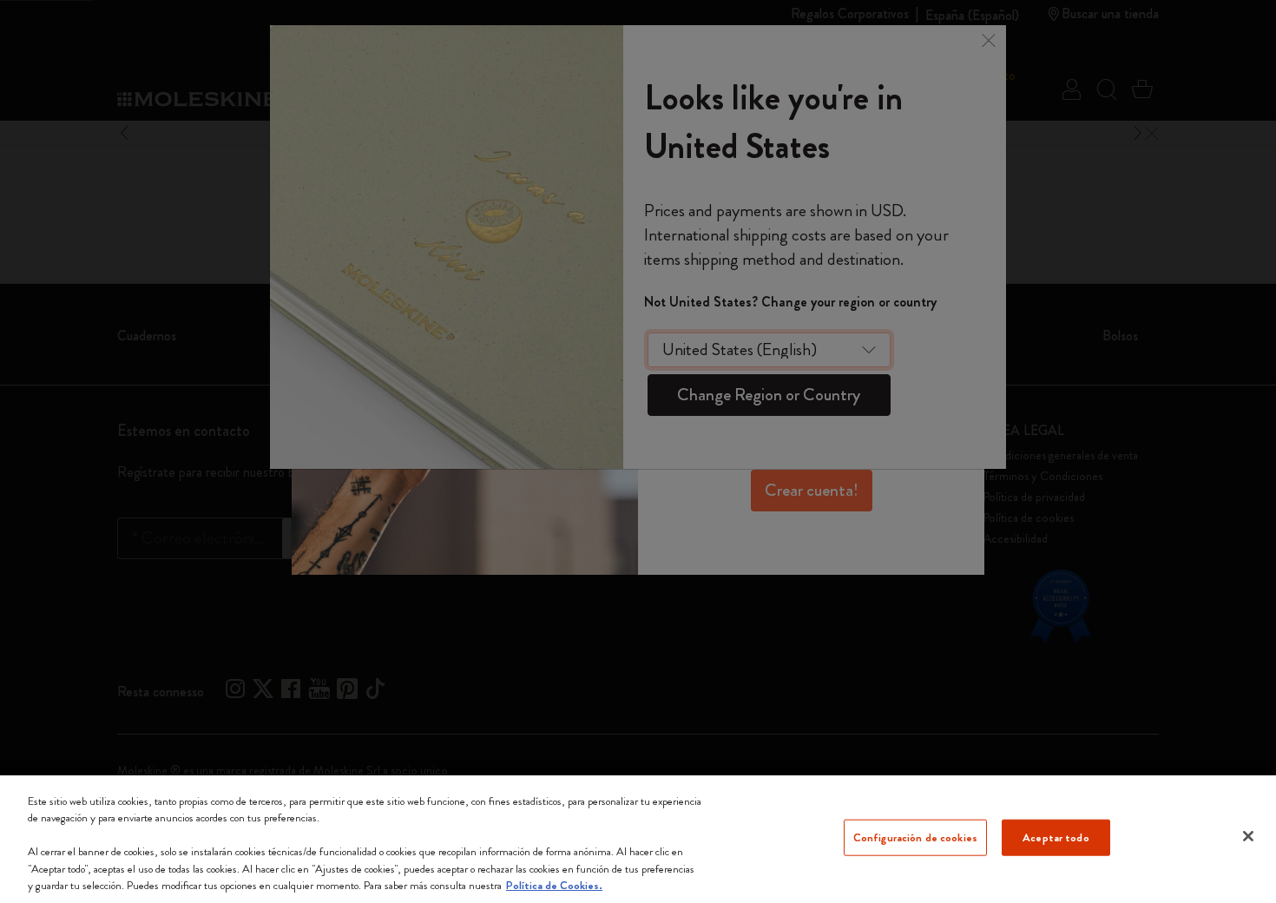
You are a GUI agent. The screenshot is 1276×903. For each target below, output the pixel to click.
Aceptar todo (1056, 837)
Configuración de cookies (915, 837)
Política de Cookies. (554, 885)
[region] (638, 839)
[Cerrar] (1248, 836)
